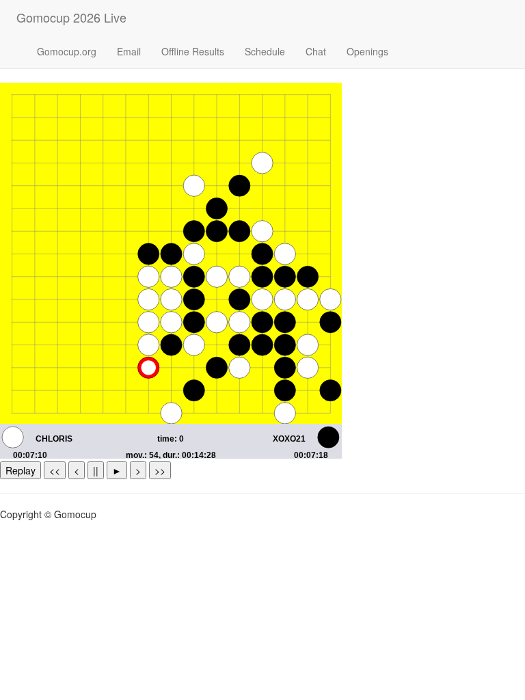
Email (129, 51)
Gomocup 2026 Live (71, 17)
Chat (316, 51)
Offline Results (192, 51)
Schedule (265, 51)
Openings (367, 51)
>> (159, 470)
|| (95, 470)
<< (54, 470)
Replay (20, 470)
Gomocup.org (66, 51)
